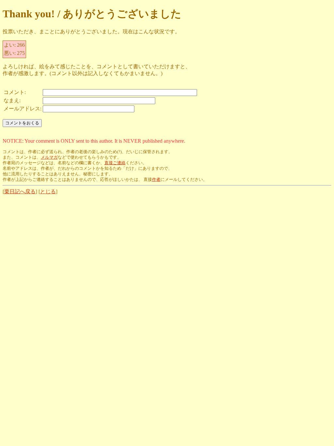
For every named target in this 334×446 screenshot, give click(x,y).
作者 (156, 179)
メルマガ (49, 157)
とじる (48, 191)
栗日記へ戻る (20, 191)
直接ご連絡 (115, 163)
